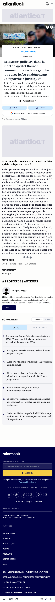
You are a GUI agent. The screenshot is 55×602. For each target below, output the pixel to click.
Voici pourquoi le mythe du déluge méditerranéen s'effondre (23, 389)
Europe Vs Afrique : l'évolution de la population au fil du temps (29, 363)
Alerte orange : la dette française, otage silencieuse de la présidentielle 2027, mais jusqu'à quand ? (27, 376)
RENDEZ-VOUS (8, 544)
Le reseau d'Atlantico (12, 518)
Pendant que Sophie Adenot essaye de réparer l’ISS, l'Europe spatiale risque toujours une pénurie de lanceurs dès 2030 (28, 339)
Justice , (22, 263)
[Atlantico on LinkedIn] (31, 495)
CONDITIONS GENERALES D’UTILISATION (19, 592)
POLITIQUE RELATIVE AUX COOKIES (17, 587)
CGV (4, 572)
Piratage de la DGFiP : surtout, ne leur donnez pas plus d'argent (28, 352)
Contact (31, 518)
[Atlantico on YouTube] (46, 494)
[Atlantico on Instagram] (39, 494)
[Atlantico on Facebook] (24, 495)
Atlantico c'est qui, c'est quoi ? (16, 516)
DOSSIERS (7, 538)
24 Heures (38, 319)
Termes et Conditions (27, 482)
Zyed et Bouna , (10, 263)
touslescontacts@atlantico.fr (27, 502)
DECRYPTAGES (9, 533)
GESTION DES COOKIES (12, 577)
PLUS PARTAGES (40, 328)
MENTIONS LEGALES (16, 572)
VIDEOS (6, 549)
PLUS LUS (15, 328)
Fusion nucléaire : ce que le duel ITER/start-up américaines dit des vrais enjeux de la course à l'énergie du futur (29, 416)
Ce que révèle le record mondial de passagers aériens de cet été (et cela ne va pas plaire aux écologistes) (28, 402)
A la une (16, 47)
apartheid (31, 263)
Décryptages (27, 47)
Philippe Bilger (28, 101)
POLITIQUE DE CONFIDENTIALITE (36, 577)
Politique (38, 47)
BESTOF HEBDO (9, 559)
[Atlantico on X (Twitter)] (16, 495)
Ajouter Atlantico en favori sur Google (29, 113)
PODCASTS (7, 554)
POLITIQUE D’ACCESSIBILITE (14, 582)
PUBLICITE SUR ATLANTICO (37, 572)
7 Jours (48, 319)
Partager (16, 108)
